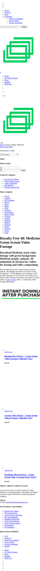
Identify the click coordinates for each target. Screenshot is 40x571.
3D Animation (9, 200)
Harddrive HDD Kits (11, 187)
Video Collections (10, 183)
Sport (6, 233)
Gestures (7, 217)
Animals (7, 198)
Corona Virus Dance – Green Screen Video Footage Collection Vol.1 (20, 416)
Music (6, 206)
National (7, 225)
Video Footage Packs (11, 181)
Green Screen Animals (12, 523)
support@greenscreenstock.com (17, 502)
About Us (7, 538)
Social (6, 231)
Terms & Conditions (11, 540)
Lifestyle (7, 221)
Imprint (7, 546)
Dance (6, 204)
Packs (6, 554)
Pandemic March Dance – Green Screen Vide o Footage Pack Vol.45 (20, 475)
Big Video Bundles (11, 517)
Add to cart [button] (8, 352)
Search (24, 27)
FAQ (6, 536)
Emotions (7, 210)
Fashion (7, 219)
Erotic (6, 208)
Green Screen (11, 280)
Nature (6, 227)
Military (7, 223)
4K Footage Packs (10, 513)
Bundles (7, 556)
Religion (7, 229)
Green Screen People (11, 521)
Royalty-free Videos (11, 179)
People (6, 196)
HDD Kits (8, 558)
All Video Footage (10, 552)
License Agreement (11, 544)
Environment (9, 212)
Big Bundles (8, 185)
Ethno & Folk (9, 214)
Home (2, 145)
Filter (23, 170)
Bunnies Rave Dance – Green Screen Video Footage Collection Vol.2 (21, 357)
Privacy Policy (9, 542)
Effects (6, 202)
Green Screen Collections (13, 515)
